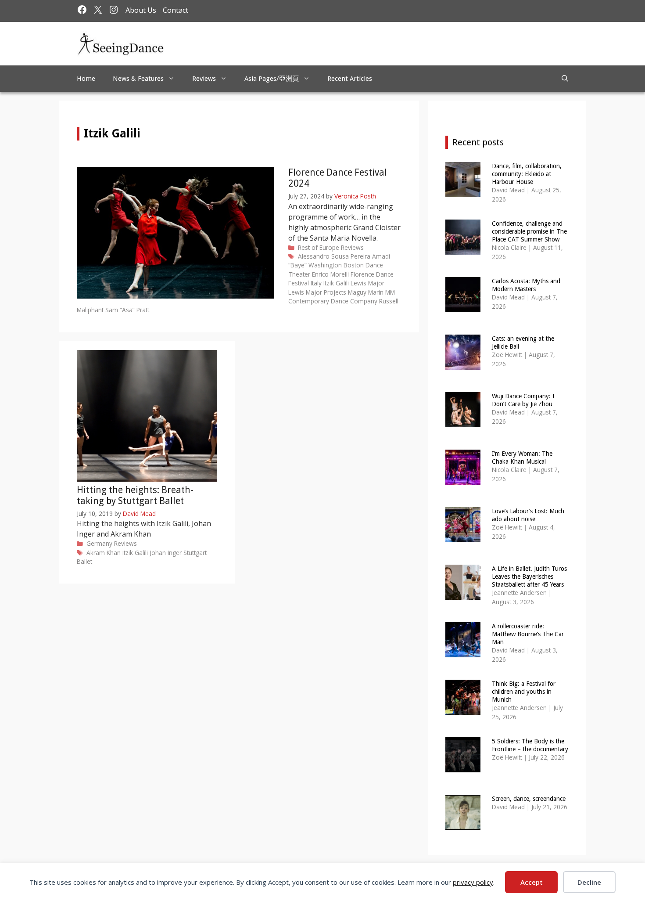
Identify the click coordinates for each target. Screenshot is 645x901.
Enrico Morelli (330, 274)
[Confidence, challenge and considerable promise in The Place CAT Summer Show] (462, 249)
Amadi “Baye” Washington (339, 260)
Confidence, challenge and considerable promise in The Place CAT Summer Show (529, 231)
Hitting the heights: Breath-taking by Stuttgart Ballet (135, 495)
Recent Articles (349, 79)
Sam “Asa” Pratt (127, 310)
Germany (99, 543)
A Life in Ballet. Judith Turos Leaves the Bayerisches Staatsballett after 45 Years (529, 576)
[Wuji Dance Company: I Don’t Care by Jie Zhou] (462, 421)
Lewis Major (367, 283)
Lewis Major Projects (317, 292)
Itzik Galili (336, 283)
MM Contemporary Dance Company (341, 296)
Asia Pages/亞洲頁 (271, 79)
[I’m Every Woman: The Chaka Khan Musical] (462, 479)
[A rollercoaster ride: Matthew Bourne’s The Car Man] (462, 651)
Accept (531, 882)
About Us (140, 10)
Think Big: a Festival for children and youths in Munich (523, 691)
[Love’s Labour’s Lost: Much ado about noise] (462, 536)
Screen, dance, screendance (529, 798)
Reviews (204, 79)
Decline (589, 882)
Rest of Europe (318, 247)
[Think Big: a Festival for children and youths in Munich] (462, 709)
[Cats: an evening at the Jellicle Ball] (462, 364)
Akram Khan (103, 552)
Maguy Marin (365, 292)
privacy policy (473, 882)
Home (86, 79)
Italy (316, 283)
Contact (175, 10)
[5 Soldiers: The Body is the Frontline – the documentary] (462, 766)
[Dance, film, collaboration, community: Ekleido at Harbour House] (462, 191)
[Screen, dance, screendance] (462, 824)
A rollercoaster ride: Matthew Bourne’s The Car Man (528, 634)
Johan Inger (166, 552)
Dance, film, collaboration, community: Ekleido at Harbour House (527, 173)
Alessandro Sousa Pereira (334, 256)
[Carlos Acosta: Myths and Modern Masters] (462, 306)
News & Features (138, 79)
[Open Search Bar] (565, 78)
